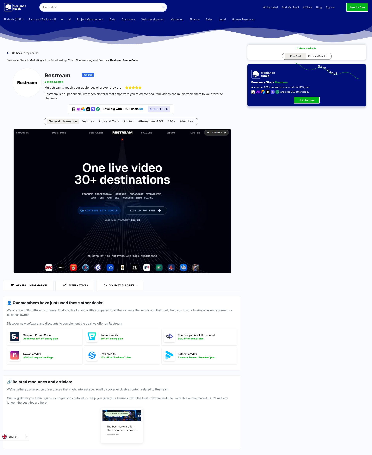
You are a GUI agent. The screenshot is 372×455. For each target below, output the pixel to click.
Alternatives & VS (150, 121)
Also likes (186, 121)
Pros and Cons (109, 121)
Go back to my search (25, 52)
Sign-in (330, 7)
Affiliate (307, 7)
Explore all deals (159, 109)
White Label (270, 7)
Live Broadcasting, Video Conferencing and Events (76, 60)
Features (88, 121)
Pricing (128, 121)
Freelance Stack (16, 60)
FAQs (171, 121)
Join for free (357, 7)
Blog (319, 7)
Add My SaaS (290, 7)
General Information (63, 121)
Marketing (36, 60)
